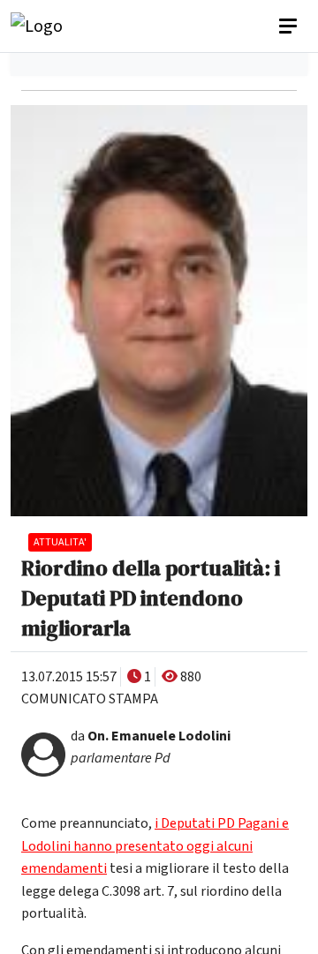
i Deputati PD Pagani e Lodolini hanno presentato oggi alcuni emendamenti (155, 846)
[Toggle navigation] (289, 26)
